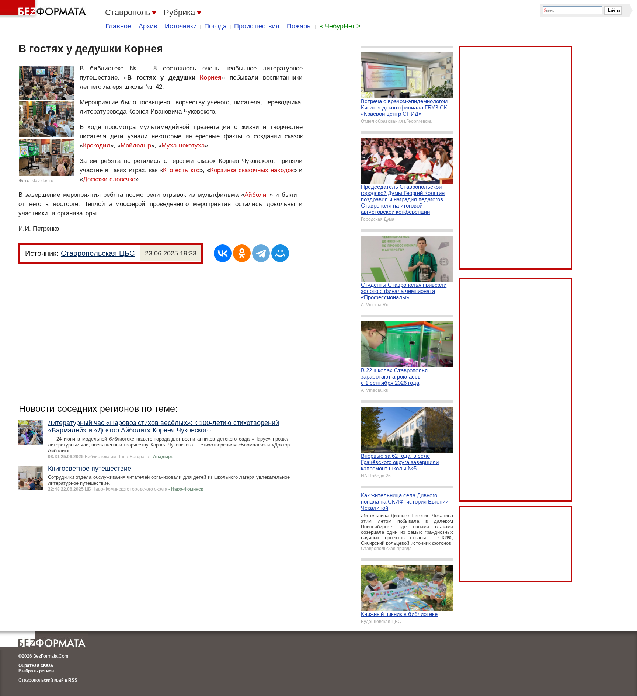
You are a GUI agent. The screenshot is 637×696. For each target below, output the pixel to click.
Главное (118, 26)
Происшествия (256, 26)
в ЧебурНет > (340, 26)
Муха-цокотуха (183, 145)
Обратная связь (35, 665)
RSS (72, 680)
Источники (181, 26)
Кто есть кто (181, 170)
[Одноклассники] (242, 253)
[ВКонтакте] (223, 253)
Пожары (299, 26)
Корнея (211, 77)
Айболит (256, 194)
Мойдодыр (136, 145)
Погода (215, 26)
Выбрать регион (36, 671)
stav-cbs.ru (42, 180)
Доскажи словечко (109, 179)
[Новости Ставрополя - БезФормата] (44, 9)
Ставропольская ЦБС (98, 253)
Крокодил (96, 145)
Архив (148, 26)
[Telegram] (261, 253)
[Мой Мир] (280, 253)
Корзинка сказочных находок (251, 170)
